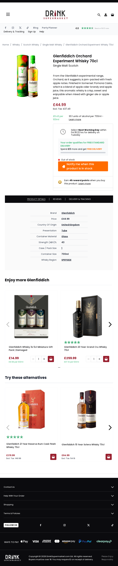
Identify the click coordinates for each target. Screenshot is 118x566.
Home (5, 44)
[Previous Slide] (8, 324)
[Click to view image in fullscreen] (27, 76)
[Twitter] (20, 27)
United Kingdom (70, 224)
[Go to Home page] (56, 14)
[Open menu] (8, 14)
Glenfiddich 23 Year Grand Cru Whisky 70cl (85, 348)
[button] (93, 27)
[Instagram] (13, 27)
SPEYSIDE (66, 259)
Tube (64, 230)
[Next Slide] (110, 324)
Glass (64, 236)
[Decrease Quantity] (33, 359)
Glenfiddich (68, 213)
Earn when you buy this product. (84, 182)
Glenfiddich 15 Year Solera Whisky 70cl (83, 444)
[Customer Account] (106, 14)
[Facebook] (5, 27)
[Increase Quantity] (44, 359)
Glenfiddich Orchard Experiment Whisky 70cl (89, 44)
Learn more (75, 119)
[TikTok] (28, 27)
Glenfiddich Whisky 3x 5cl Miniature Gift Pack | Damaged (31, 348)
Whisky (16, 44)
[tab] (58, 367)
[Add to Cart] (51, 359)
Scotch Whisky (31, 44)
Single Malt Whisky (52, 44)
